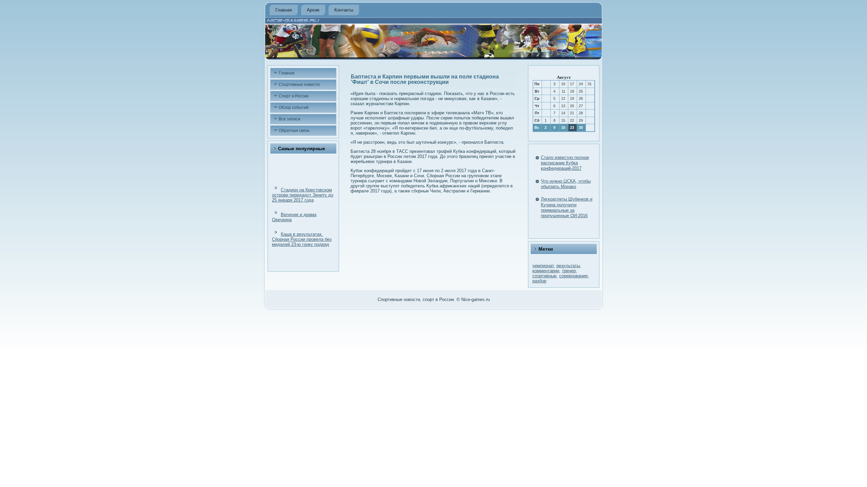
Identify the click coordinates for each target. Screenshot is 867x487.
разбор (539, 280)
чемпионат (543, 265)
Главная (283, 10)
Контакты (343, 10)
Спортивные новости (299, 84)
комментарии (545, 270)
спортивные (544, 275)
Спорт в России (294, 96)
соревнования (573, 275)
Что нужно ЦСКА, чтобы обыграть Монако (566, 184)
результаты (568, 265)
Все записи (289, 119)
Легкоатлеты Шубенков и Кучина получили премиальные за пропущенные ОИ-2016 (566, 207)
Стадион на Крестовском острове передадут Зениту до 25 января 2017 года (302, 195)
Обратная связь (294, 130)
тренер (569, 270)
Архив (313, 10)
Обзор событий (294, 107)
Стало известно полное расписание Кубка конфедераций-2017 (565, 163)
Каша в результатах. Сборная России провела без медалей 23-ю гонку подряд (302, 239)
